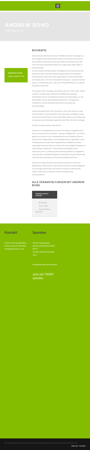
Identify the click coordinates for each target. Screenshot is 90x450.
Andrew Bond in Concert (41, 194)
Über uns (74, 446)
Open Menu (57, 6)
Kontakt (82, 446)
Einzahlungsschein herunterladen (45, 264)
